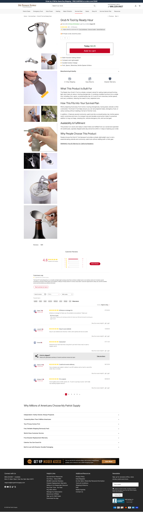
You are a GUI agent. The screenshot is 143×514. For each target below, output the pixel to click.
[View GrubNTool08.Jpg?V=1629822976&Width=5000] (40, 35)
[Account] (136, 6)
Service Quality (92, 29)
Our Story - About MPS (54, 479)
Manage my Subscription (54, 492)
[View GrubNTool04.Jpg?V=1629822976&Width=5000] (40, 187)
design (65, 301)
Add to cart (90, 50)
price (61, 301)
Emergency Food (38, 11)
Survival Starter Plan (105, 11)
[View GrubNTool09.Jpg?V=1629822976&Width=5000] (32, 61)
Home (25, 16)
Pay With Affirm (52, 489)
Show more (75, 301)
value (45, 301)
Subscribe (117, 495)
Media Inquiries (80, 489)
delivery (55, 301)
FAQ (77, 487)
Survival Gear (78, 11)
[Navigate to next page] (80, 394)
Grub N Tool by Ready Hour (44, 16)
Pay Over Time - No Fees (54, 487)
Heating (58, 11)
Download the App (52, 498)
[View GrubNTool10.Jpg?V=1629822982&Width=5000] (40, 222)
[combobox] (74, 6)
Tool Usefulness (83, 29)
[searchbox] (38, 294)
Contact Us (79, 492)
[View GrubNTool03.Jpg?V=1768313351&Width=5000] (49, 61)
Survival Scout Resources (54, 476)
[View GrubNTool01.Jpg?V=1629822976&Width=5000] (49, 114)
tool (70, 301)
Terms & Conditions (82, 483)
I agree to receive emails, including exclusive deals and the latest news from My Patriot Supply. (124, 490)
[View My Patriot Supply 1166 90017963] (123, 502)
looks (40, 301)
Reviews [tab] (35, 245)
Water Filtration (67, 11)
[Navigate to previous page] (63, 394)
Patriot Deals (26, 11)
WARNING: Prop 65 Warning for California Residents (76, 143)
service (50, 301)
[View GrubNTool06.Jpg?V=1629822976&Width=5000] (40, 87)
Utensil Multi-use (101, 29)
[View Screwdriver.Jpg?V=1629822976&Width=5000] (40, 137)
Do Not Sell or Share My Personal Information (90, 481)
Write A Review (95, 263)
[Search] (94, 5)
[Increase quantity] (68, 38)
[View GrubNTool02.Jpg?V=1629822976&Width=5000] (32, 161)
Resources (117, 11)
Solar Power (49, 11)
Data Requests (80, 479)
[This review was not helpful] (108, 323)
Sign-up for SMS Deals (54, 496)
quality (35, 301)
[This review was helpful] (105, 323)
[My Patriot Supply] (27, 5)
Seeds (87, 11)
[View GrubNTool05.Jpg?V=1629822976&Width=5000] (49, 161)
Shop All (94, 11)
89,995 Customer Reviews (55, 481)
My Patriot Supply (13, 507)
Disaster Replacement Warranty (57, 483)
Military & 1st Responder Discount (57, 485)
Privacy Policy (80, 476)
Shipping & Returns (82, 485)
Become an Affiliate (53, 494)
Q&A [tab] (42, 245)
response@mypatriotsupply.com (14, 482)
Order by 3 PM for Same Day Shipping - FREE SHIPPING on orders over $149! (71, 1)
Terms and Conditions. (117, 491)
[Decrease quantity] (62, 38)
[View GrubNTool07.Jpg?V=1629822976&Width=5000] (32, 114)
